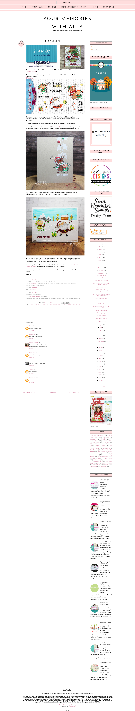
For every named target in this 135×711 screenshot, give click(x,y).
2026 (100, 244)
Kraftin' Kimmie (52, 304)
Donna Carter (32, 352)
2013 (100, 361)
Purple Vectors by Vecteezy (67, 705)
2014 (100, 358)
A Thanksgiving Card (101, 313)
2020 (100, 260)
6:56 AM (31, 338)
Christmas (38, 304)
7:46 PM (31, 374)
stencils (78, 304)
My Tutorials (37, 7)
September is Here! (102, 318)
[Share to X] (65, 303)
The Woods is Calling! (101, 280)
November (101, 267)
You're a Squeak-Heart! (102, 298)
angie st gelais (32, 334)
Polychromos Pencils (100, 445)
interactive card (108, 460)
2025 (100, 246)
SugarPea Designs (44, 306)
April (101, 335)
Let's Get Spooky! (102, 287)
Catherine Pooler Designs (96, 435)
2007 (100, 377)
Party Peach (32, 296)
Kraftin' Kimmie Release (66, 304)
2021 (100, 257)
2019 (100, 263)
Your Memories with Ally (67, 23)
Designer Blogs (72, 706)
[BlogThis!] (63, 303)
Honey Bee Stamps (101, 443)
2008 (100, 375)
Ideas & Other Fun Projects (74, 7)
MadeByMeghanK (33, 361)
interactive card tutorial (98, 461)
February (101, 341)
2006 (100, 380)
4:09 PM (31, 365)
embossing (96, 460)
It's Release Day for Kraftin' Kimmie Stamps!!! (101, 295)
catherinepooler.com (103, 456)
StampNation (93, 450)
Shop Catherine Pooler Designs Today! (105, 562)
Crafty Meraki (106, 442)
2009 (100, 372)
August (101, 324)
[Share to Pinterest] (69, 303)
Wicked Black (33, 283)
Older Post (30, 392)
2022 (100, 254)
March (101, 338)
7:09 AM (31, 348)
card (32, 304)
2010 (100, 369)
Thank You (97, 453)
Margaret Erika (32, 377)
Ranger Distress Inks (103, 447)
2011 (100, 366)
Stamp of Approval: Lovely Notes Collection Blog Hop (105, 480)
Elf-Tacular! (101, 303)
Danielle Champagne (33, 342)
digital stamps (108, 458)
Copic (44, 304)
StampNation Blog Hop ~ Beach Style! (105, 663)
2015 (100, 355)
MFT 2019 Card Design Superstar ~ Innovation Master (102, 291)
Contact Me (108, 7)
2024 (100, 249)
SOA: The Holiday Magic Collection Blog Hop (105, 542)
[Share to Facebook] (67, 303)
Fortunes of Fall (101, 301)
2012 (100, 364)
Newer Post (76, 392)
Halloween (92, 443)
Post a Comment (28, 386)
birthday (104, 453)
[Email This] (62, 303)
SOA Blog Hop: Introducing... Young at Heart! (105, 644)
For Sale (52, 7)
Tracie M (31, 369)
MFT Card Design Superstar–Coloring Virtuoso (101, 284)
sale (98, 463)
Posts (93, 47)
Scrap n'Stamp (106, 448)
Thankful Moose (102, 275)
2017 (100, 350)
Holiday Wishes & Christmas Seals (101, 307)
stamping (110, 463)
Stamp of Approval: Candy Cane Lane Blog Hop (105, 604)
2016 (100, 353)
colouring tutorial (95, 458)
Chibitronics (106, 437)
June (101, 330)
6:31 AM (31, 382)
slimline (103, 463)
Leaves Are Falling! (101, 310)
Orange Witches (102, 315)
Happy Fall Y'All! (101, 321)
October (101, 270)
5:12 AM (31, 330)
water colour (103, 466)
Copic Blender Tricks (107, 440)
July (101, 327)
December (101, 265)
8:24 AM (31, 357)
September (101, 273)
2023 (100, 252)
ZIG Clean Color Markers (60, 306)
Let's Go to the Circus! (101, 278)
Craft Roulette (96, 442)
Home (53, 392)
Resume (94, 7)
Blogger (103, 386)
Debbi (30, 325)
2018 (100, 347)
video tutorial (93, 466)
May (101, 333)
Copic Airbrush (94, 441)
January (101, 344)
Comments (94, 49)
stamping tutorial (96, 464)
